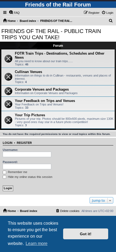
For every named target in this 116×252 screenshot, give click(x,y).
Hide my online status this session (29, 176)
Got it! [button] (85, 234)
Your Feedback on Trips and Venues (45, 101)
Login (7, 142)
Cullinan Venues (28, 72)
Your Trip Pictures (30, 115)
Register (24, 142)
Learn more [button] (36, 243)
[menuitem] (14, 12)
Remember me (17, 172)
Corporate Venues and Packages (42, 89)
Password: (10, 162)
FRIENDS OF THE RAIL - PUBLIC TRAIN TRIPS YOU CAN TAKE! (51, 34)
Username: (10, 149)
